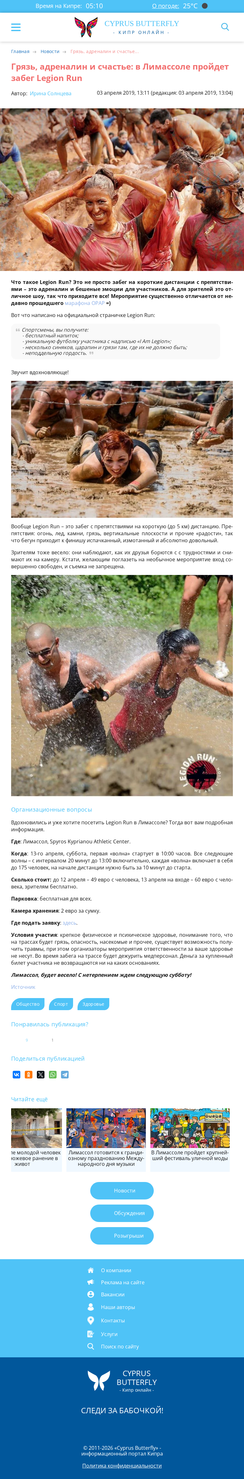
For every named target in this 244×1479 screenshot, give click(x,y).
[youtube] (158, 1426)
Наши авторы (118, 1306)
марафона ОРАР (85, 303)
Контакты (113, 1320)
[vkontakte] (144, 1426)
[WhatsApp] (52, 1074)
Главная (20, 51)
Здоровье (93, 1004)
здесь (69, 922)
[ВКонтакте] (16, 1074)
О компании (116, 1269)
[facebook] (86, 1426)
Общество (27, 1004)
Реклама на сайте (123, 1282)
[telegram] (130, 1426)
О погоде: (165, 6)
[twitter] (115, 1426)
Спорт (61, 1004)
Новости (50, 51)
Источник (23, 986)
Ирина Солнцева (50, 93)
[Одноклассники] (28, 1074)
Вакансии (113, 1294)
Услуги (109, 1334)
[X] (40, 1074)
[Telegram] (64, 1074)
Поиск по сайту (120, 1346)
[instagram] (100, 1426)
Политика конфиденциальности (122, 1466)
